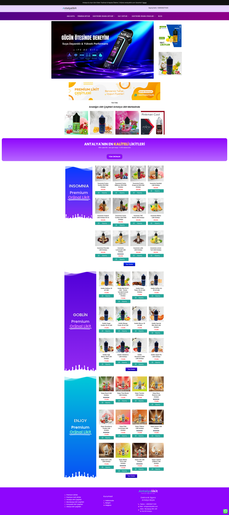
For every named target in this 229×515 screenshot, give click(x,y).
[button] (114, 16)
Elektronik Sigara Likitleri (103, 16)
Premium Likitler (84, 16)
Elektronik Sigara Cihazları (143, 16)
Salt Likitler (122, 16)
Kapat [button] (145, 2)
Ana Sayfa (71, 16)
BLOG (160, 16)
